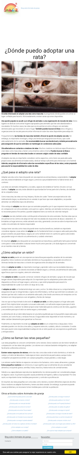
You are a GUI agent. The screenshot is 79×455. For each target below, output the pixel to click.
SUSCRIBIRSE (48, 447)
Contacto (8, 441)
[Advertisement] (39, 31)
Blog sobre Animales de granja (30, 8)
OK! (70, 452)
